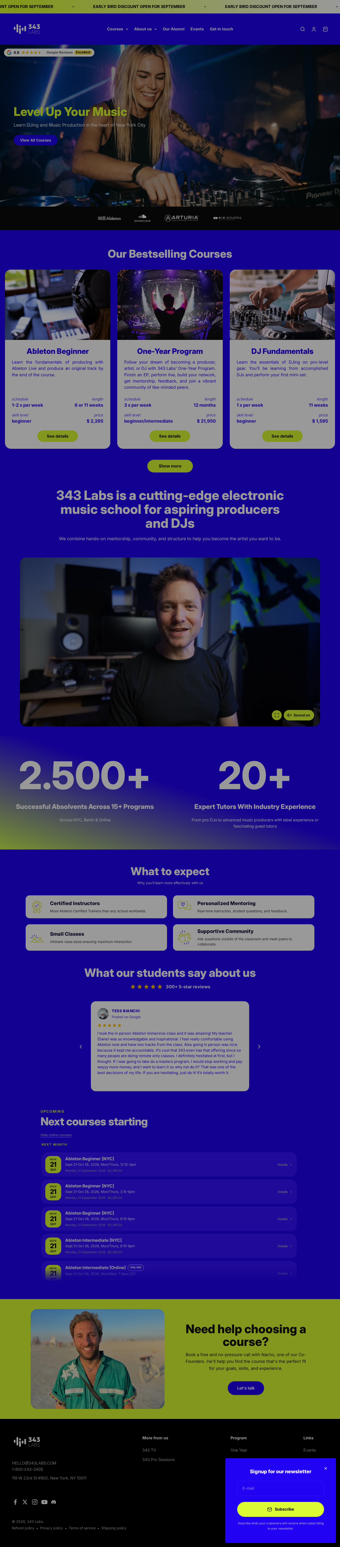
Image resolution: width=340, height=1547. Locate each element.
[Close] (325, 1468)
